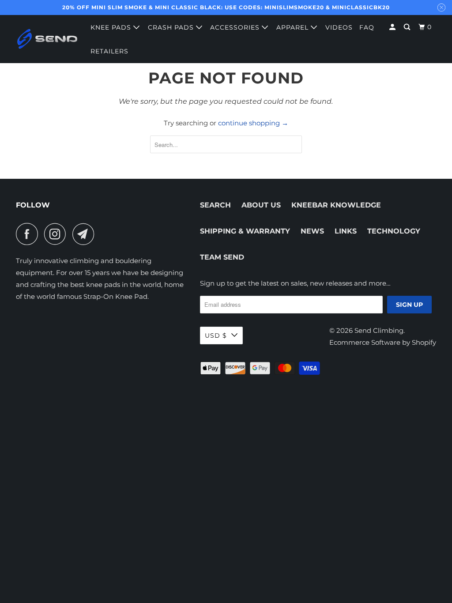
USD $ (216, 335)
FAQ (366, 27)
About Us (261, 205)
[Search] (408, 27)
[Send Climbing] (47, 39)
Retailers (109, 51)
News (312, 231)
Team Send (222, 257)
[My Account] (393, 27)
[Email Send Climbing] (85, 234)
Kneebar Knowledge (336, 205)
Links (346, 231)
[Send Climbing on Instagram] (57, 234)
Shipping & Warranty (245, 231)
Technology (393, 231)
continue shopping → (253, 123)
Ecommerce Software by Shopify (382, 342)
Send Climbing (378, 330)
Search (215, 205)
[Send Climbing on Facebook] (29, 234)
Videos (339, 27)
